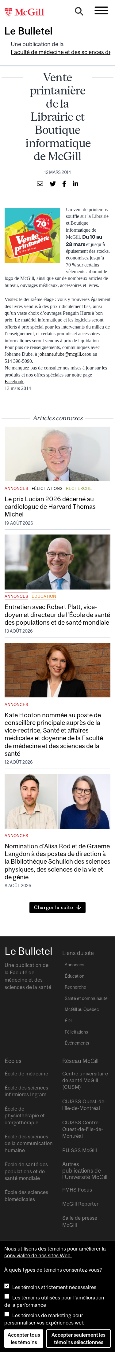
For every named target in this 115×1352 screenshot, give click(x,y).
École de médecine (26, 1074)
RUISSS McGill (79, 1150)
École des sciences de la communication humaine (29, 1143)
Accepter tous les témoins (24, 1338)
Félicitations (47, 488)
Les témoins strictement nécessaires (54, 1287)
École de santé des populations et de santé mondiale (26, 1171)
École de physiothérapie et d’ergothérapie (25, 1116)
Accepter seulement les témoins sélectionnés (78, 1338)
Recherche (79, 488)
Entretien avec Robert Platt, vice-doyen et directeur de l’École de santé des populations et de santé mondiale (57, 614)
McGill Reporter (80, 1204)
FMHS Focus (77, 1190)
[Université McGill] (28, 12)
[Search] (79, 13)
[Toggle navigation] (101, 10)
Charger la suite (53, 907)
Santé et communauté (86, 998)
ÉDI (68, 1020)
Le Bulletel (28, 31)
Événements (77, 1043)
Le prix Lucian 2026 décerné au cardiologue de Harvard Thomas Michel (50, 506)
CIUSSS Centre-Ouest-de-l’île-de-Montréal (82, 1129)
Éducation (44, 596)
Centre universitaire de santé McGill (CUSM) (85, 1080)
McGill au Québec (82, 1009)
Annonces (16, 488)
